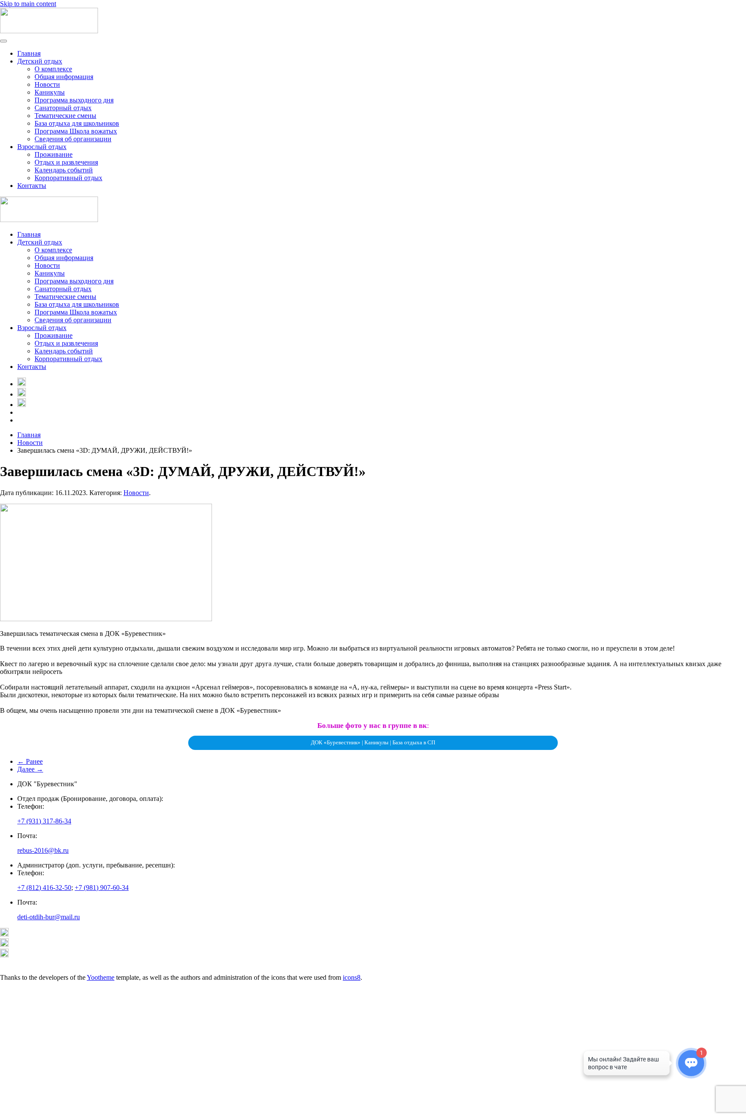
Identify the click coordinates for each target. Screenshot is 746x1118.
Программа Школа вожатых (76, 131)
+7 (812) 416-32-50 (44, 887)
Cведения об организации (73, 139)
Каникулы (50, 92)
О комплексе (53, 69)
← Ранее (30, 761)
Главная (29, 53)
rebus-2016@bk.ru (43, 850)
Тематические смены (65, 115)
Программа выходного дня (74, 100)
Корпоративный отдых (68, 177)
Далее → (30, 769)
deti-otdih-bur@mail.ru (48, 917)
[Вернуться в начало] (49, 31)
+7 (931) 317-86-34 (44, 821)
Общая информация (64, 76)
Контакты (31, 185)
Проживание (54, 154)
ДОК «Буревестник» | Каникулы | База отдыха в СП (373, 742)
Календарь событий (64, 170)
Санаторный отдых (63, 107)
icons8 (351, 977)
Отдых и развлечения (66, 162)
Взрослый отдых (41, 146)
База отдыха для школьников (77, 123)
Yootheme (100, 977)
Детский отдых (39, 61)
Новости (47, 84)
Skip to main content (28, 3)
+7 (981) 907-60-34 (102, 887)
